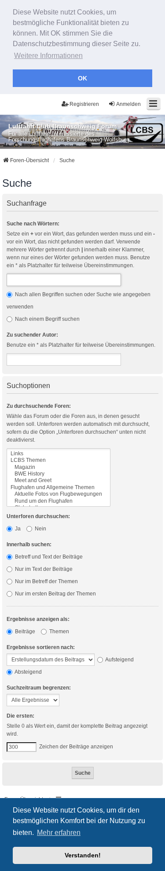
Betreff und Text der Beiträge (48, 557)
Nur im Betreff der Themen (46, 581)
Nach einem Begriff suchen (47, 319)
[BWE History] (58, 474)
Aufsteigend (119, 660)
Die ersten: (20, 716)
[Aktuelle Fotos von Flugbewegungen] (58, 494)
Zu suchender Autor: (32, 335)
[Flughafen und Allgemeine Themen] (58, 487)
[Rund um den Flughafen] (58, 501)
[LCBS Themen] (58, 460)
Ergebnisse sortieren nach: (41, 647)
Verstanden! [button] (83, 855)
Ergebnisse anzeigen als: (38, 619)
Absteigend (28, 672)
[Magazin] (58, 467)
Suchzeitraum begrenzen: (39, 688)
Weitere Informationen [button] (48, 55)
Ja (17, 529)
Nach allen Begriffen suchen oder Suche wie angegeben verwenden (78, 300)
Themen (58, 631)
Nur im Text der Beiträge (43, 569)
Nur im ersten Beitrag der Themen (55, 594)
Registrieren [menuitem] (84, 104)
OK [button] (82, 78)
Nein (39, 529)
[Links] (58, 453)
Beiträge (24, 631)
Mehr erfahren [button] (59, 832)
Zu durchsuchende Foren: (39, 406)
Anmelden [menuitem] (128, 104)
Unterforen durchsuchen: (38, 516)
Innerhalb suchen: (29, 544)
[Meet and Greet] (58, 480)
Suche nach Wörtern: (33, 224)
